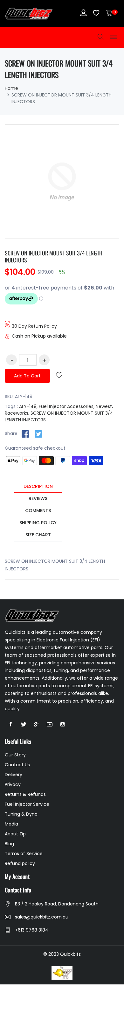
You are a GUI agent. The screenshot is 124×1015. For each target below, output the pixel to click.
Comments (38, 510)
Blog (9, 843)
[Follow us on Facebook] (25, 434)
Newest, (104, 406)
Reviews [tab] (38, 498)
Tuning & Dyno (21, 814)
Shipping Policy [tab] (38, 522)
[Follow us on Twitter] (38, 434)
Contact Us (17, 764)
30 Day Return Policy (34, 326)
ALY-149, (28, 406)
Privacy (13, 784)
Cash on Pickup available (39, 336)
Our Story (15, 755)
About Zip (15, 834)
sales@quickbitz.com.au (41, 917)
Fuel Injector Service (27, 804)
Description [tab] (38, 486)
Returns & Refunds (25, 794)
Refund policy (20, 863)
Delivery (13, 774)
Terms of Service (24, 853)
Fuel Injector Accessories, (66, 406)
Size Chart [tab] (38, 535)
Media (11, 824)
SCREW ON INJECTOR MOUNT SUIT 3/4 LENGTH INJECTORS (53, 256)
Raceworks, (17, 413)
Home (11, 88)
